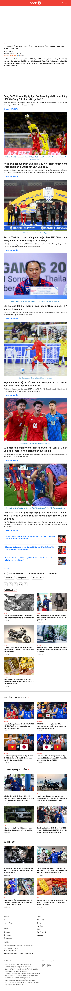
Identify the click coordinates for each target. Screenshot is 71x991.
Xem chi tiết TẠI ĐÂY (11, 176)
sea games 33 (23, 578)
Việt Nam (6, 44)
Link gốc (6, 569)
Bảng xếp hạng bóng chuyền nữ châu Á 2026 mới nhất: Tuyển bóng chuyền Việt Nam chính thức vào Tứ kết (19, 726)
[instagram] (15, 584)
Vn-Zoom (40, 935)
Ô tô (5, 825)
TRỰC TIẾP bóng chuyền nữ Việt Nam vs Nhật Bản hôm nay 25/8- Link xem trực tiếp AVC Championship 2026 (51, 726)
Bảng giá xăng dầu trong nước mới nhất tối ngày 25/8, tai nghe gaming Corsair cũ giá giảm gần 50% (51, 618)
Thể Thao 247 (41, 932)
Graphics (9, 938)
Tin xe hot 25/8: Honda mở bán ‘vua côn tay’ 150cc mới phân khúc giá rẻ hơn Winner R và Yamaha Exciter (19, 650)
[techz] (35, 3)
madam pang (53, 573)
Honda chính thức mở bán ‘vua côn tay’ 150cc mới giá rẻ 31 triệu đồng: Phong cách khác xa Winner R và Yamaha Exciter (52, 798)
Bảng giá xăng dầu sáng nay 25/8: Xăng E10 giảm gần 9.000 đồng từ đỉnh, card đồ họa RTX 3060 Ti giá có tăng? (18, 902)
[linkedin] (25, 584)
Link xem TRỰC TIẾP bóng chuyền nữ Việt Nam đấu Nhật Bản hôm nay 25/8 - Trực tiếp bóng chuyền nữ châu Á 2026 (52, 758)
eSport (38, 613)
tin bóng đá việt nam (16, 573)
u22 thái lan (9, 578)
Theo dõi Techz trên (10, 55)
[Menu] (66, 3)
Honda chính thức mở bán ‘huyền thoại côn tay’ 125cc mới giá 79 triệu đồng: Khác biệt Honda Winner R (18, 870)
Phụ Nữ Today (8, 923)
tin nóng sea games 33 (36, 573)
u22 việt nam (37, 578)
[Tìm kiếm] (61, 3)
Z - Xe (39, 923)
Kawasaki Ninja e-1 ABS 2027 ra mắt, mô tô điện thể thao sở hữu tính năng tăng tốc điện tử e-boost (52, 650)
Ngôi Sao (40, 926)
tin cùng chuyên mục (16, 697)
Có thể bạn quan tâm (16, 769)
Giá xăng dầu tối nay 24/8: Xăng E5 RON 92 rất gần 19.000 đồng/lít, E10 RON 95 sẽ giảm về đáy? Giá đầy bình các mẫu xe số (52, 830)
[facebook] (10, 584)
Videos (8, 932)
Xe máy (5, 613)
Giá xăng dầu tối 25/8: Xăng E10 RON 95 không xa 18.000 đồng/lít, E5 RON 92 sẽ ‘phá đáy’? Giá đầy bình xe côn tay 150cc (19, 798)
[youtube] (20, 584)
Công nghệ (40, 920)
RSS (38, 929)
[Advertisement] (35, 82)
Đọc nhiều (9, 842)
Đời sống (6, 677)
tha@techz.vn (29, 953)
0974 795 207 (19, 953)
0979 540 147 (14, 948)
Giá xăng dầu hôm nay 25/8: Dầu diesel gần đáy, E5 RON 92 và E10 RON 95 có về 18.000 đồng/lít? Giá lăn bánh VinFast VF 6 (52, 870)
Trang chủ (7, 920)
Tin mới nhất (10, 590)
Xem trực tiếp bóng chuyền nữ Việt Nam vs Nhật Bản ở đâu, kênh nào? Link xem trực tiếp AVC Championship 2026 (18, 758)
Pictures (8, 935)
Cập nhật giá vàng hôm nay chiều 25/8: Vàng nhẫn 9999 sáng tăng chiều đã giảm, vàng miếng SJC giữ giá (52, 902)
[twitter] (5, 584)
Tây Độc (11, 51)
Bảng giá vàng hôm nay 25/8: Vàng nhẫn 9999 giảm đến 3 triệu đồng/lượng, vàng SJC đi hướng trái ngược (19, 682)
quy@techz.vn (11, 951)
